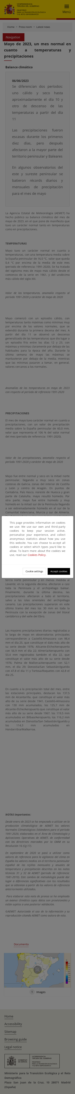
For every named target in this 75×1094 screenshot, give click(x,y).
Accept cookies (58, 571)
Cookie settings (34, 571)
